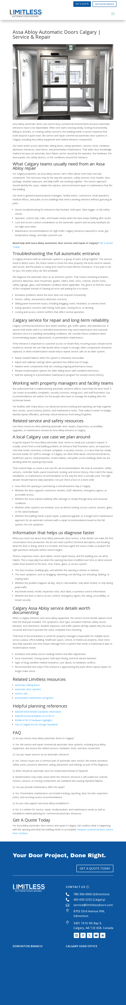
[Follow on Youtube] (96, 935)
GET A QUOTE (82, 3)
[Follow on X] (89, 935)
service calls (21, 693)
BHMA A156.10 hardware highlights (33, 720)
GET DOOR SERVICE (104, 4)
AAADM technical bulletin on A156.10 (34, 716)
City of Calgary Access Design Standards (36, 724)
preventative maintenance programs (34, 697)
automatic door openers (28, 689)
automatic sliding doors (27, 685)
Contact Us (75, 887)
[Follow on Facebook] (83, 935)
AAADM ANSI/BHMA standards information (38, 711)
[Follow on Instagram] (76, 935)
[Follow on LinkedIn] (102, 935)
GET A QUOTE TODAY (95, 868)
